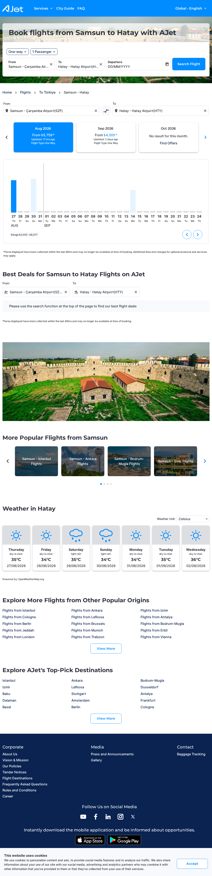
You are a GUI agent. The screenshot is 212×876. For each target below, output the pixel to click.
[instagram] (120, 817)
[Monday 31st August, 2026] (40, 212)
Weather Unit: (166, 519)
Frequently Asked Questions (24, 784)
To (60, 62)
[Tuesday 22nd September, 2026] (186, 212)
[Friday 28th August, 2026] (20, 212)
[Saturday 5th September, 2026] (73, 212)
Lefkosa (77, 687)
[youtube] (83, 817)
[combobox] (28, 66)
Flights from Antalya (156, 617)
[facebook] (96, 817)
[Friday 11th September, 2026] (113, 212)
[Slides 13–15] (111, 484)
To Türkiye (47, 92)
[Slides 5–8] (104, 484)
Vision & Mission (15, 760)
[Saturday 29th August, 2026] (27, 212)
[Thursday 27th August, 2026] (13, 196)
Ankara (77, 680)
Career (7, 796)
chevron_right (205, 137)
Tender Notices (14, 772)
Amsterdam (80, 700)
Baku (6, 694)
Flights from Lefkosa (87, 617)
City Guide (65, 8)
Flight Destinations (17, 778)
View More (106, 649)
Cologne (147, 707)
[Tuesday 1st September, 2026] (46, 212)
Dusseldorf (149, 687)
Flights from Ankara (86, 610)
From (12, 62)
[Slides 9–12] (107, 484)
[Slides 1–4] (101, 484)
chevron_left (6, 137)
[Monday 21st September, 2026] (179, 212)
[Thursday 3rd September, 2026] (60, 212)
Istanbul (8, 680)
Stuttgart (78, 694)
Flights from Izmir (154, 610)
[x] (133, 817)
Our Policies (11, 766)
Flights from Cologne (19, 617)
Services (43, 8)
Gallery (96, 760)
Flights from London (18, 637)
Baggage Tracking (191, 754)
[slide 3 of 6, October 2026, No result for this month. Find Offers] (168, 137)
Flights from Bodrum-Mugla (162, 624)
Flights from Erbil (154, 630)
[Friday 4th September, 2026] (66, 212)
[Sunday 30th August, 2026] (33, 196)
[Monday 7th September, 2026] (86, 212)
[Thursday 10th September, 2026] (106, 212)
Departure (115, 62)
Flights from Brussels (88, 624)
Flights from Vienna (156, 637)
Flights (25, 92)
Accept (192, 864)
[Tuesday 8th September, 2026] (93, 212)
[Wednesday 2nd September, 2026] (53, 212)
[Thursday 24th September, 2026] (199, 212)
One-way (15, 52)
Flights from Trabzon (87, 637)
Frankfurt (148, 700)
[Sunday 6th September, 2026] (80, 212)
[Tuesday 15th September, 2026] (139, 212)
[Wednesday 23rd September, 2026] (192, 212)
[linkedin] (108, 817)
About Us (9, 754)
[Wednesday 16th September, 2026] (146, 212)
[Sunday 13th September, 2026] (126, 212)
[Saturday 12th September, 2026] (119, 212)
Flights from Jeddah (18, 630)
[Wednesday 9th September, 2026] (99, 212)
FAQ (81, 8)
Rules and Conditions (19, 790)
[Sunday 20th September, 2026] (172, 212)
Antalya (147, 694)
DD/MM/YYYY (119, 66)
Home (7, 92)
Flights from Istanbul (18, 610)
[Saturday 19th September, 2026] (166, 212)
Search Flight (188, 64)
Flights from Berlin (16, 624)
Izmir (6, 687)
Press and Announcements (112, 754)
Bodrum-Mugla (152, 680)
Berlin (75, 707)
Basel (6, 707)
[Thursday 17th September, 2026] (152, 212)
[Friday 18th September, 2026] (159, 212)
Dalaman (9, 700)
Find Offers (168, 143)
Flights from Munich (87, 630)
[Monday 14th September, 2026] (133, 201)
